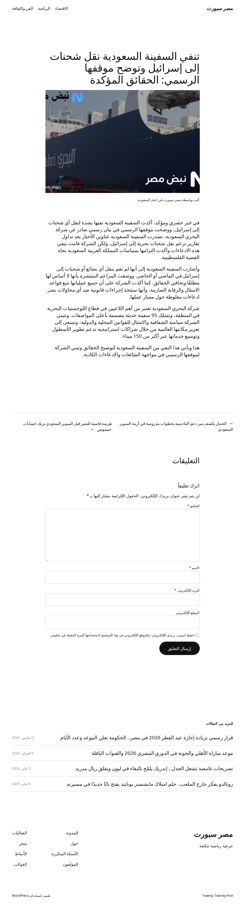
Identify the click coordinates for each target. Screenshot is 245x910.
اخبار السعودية (147, 200)
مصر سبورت (220, 8)
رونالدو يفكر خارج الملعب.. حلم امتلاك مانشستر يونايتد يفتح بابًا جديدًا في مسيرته (150, 784)
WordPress (20, 895)
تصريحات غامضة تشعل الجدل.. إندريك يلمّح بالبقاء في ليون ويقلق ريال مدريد (154, 768)
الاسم (194, 567)
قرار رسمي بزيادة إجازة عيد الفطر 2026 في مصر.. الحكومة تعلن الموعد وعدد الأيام (146, 737)
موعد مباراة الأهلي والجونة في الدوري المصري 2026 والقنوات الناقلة (162, 753)
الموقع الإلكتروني (188, 612)
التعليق (193, 505)
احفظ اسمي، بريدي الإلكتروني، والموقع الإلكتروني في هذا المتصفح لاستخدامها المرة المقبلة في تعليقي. (122, 635)
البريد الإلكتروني (187, 590)
